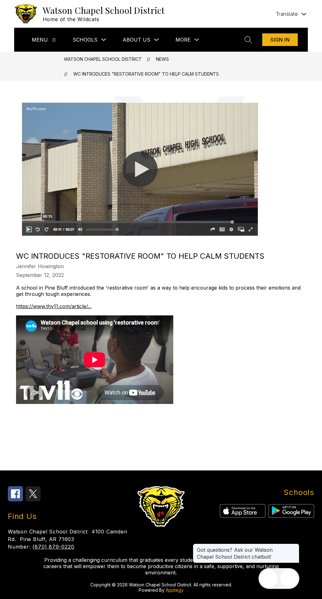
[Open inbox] (269, 578)
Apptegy (175, 590)
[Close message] (294, 546)
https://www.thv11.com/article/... (54, 306)
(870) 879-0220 (53, 547)
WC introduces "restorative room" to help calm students (146, 74)
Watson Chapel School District (103, 59)
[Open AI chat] (289, 578)
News (162, 59)
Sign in (280, 40)
